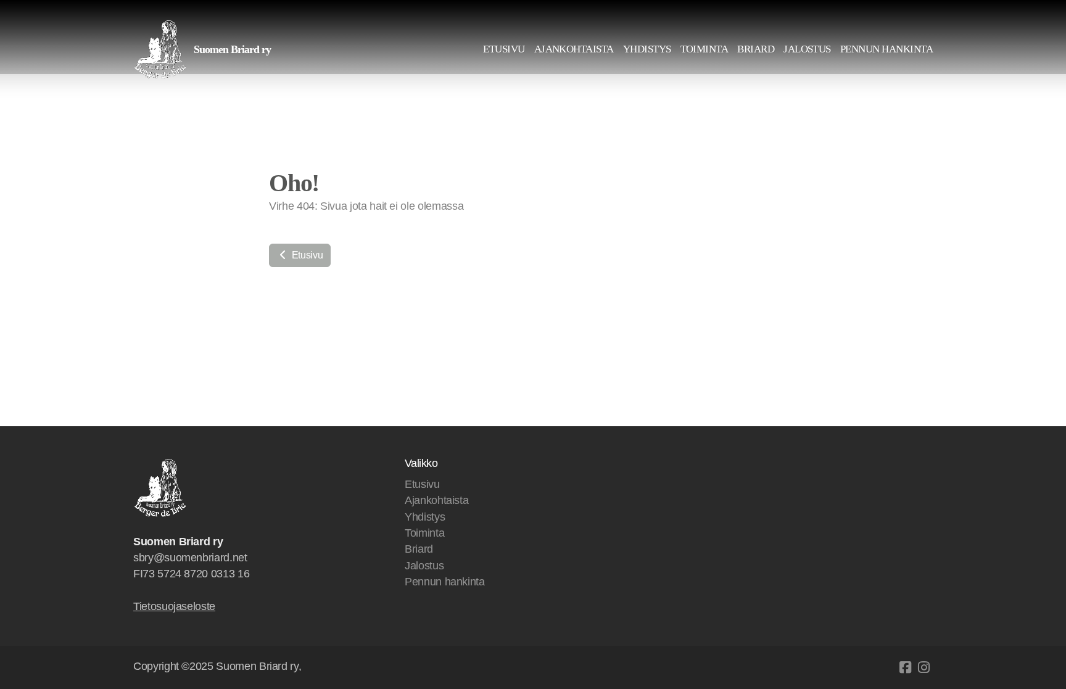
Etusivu (306, 255)
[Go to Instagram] (923, 667)
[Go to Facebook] (905, 667)
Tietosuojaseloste (174, 606)
